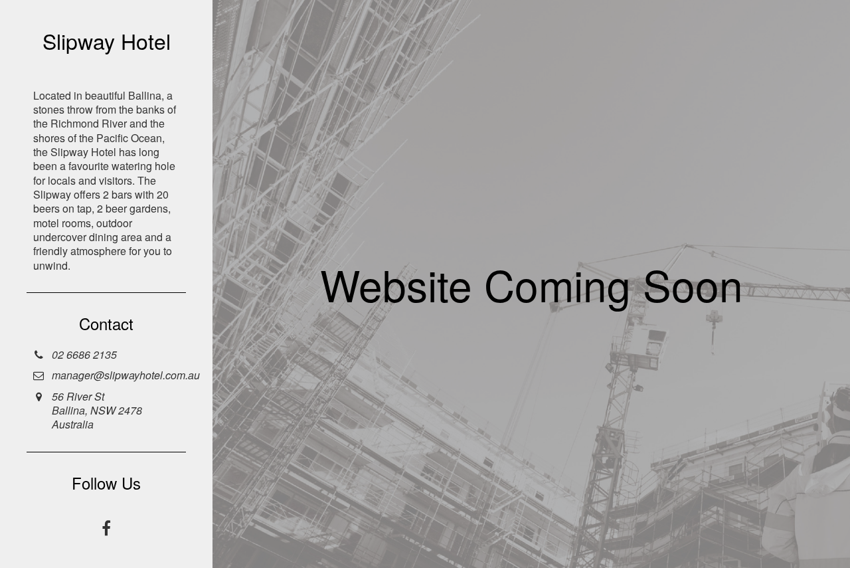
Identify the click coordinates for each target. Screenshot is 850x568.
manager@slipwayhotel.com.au (126, 375)
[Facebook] (106, 528)
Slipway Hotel (106, 40)
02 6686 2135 (84, 354)
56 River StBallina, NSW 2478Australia (97, 410)
